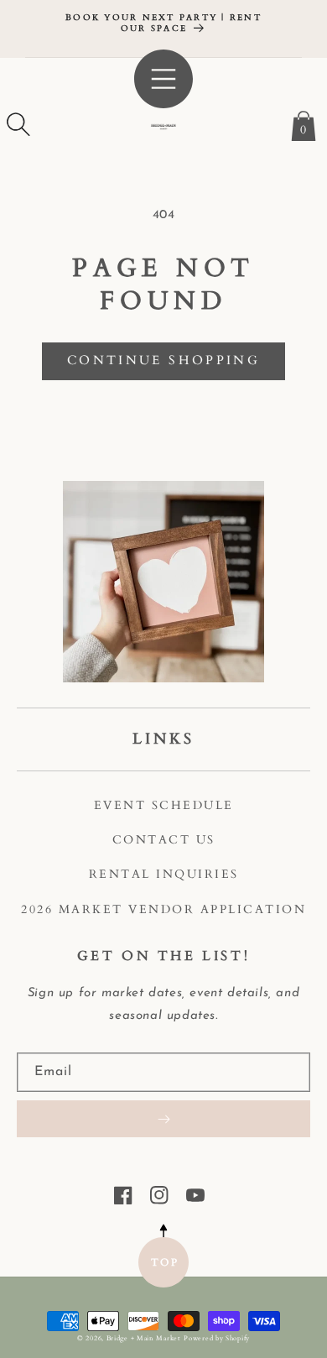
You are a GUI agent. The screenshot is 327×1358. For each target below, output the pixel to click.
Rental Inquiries (164, 874)
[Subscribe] (163, 1118)
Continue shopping (163, 360)
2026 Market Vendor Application (163, 909)
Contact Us (163, 840)
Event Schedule (164, 805)
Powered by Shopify (217, 1338)
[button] (18, 124)
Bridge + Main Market (143, 1338)
